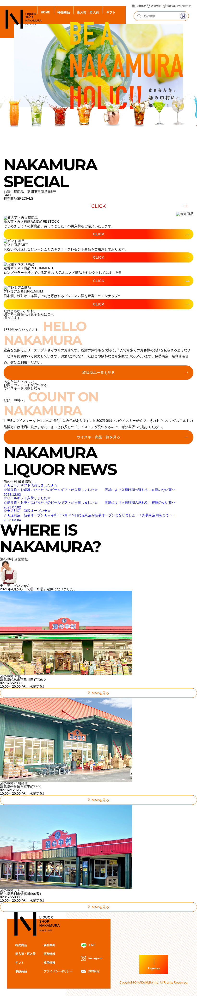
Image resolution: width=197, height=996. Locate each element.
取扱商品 (21, 971)
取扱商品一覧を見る (98, 372)
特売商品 (63, 12)
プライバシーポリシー (58, 971)
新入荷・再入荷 (88, 12)
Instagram (95, 958)
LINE (92, 945)
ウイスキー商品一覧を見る (98, 437)
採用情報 (171, 6)
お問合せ (186, 6)
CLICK (98, 206)
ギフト (111, 12)
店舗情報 (156, 6)
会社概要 (141, 6)
